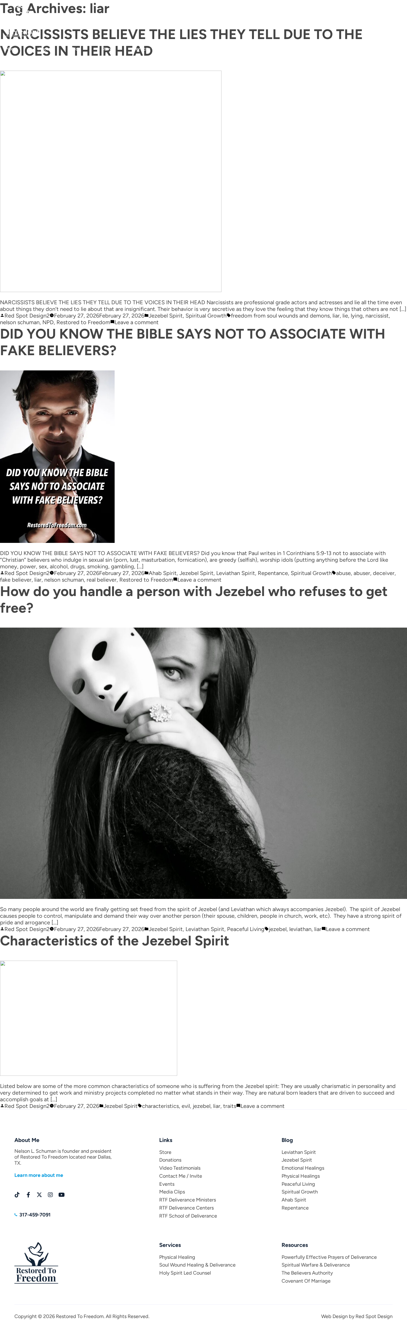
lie (345, 315)
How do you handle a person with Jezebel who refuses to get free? (194, 599)
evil (186, 1106)
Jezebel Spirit (166, 315)
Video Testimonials (179, 1168)
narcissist (377, 315)
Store (106, 48)
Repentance (273, 573)
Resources (312, 48)
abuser (362, 573)
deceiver (384, 573)
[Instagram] (50, 1195)
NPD (48, 322)
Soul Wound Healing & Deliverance (197, 1265)
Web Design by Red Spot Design (357, 1316)
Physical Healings (301, 1176)
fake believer (16, 579)
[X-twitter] (39, 1195)
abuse (343, 573)
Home (12, 48)
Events (350, 48)
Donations (181, 48)
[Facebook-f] (28, 1195)
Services (141, 48)
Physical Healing (177, 1257)
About (44, 48)
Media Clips (389, 48)
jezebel (278, 929)
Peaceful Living (245, 929)
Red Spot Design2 (27, 315)
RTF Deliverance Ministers (187, 1200)
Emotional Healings (303, 1168)
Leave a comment (137, 322)
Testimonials (224, 48)
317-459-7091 (385, 11)
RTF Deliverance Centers (186, 1208)
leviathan (300, 929)
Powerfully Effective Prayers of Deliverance (329, 1257)
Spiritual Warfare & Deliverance (316, 1265)
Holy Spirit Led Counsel (185, 1273)
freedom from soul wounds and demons (280, 315)
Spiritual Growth (206, 315)
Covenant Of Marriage (306, 1281)
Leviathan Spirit (235, 573)
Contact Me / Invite (180, 1176)
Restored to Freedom (83, 322)
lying (357, 315)
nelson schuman (20, 322)
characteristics (160, 1106)
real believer (102, 579)
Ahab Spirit (163, 573)
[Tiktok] (17, 1195)
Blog (76, 48)
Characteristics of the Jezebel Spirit (114, 940)
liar (336, 315)
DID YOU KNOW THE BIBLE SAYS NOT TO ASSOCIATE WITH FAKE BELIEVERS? (192, 342)
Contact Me (269, 48)
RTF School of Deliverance (188, 1216)
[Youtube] (61, 1195)
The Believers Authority (307, 1273)
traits (229, 1106)
